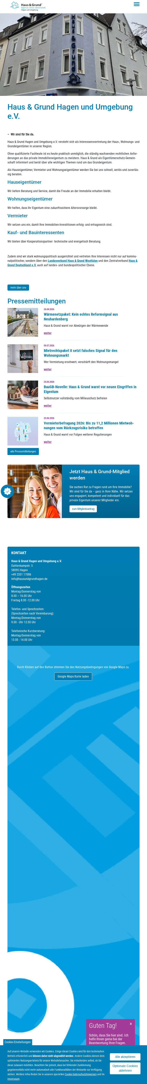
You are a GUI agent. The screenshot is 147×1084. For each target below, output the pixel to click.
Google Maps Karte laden (73, 676)
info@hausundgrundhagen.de (29, 579)
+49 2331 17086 (21, 574)
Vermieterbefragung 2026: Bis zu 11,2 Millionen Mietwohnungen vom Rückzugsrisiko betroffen (89, 425)
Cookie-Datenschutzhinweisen (81, 1074)
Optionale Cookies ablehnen (125, 1068)
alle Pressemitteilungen (23, 451)
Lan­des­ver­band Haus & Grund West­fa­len (73, 261)
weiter (47, 333)
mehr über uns (18, 287)
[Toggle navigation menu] (137, 4)
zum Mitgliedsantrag (83, 509)
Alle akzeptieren (125, 1057)
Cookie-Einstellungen (18, 1042)
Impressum (13, 1078)
